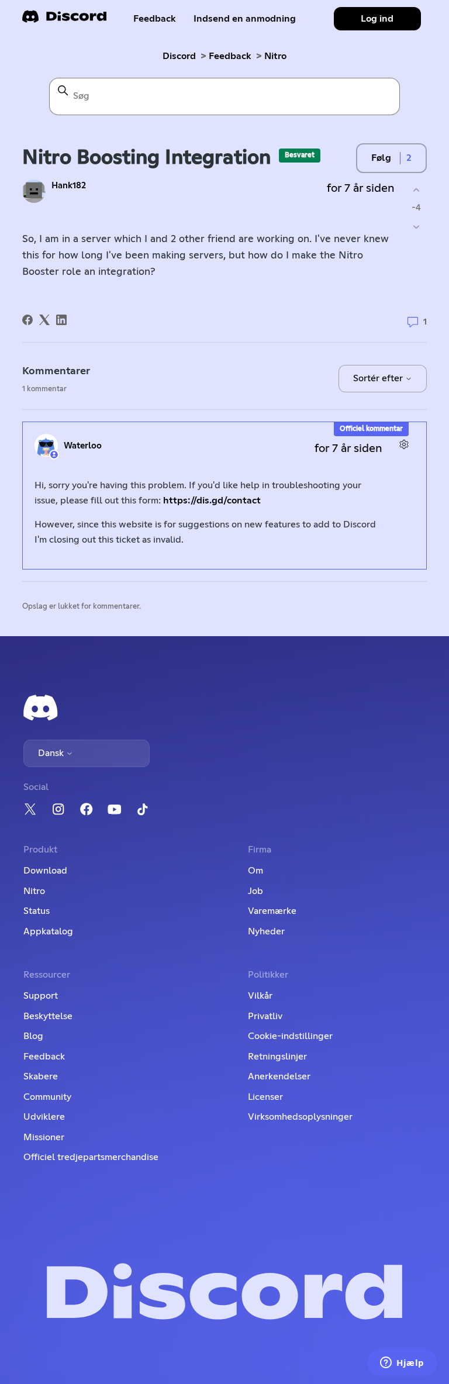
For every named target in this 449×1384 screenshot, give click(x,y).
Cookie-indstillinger (290, 1036)
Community (47, 1097)
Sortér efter (379, 378)
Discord (179, 56)
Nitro (275, 56)
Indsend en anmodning (245, 18)
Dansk (52, 753)
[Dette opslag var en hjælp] (416, 190)
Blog (33, 1036)
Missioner (43, 1137)
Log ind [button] (377, 18)
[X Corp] (44, 320)
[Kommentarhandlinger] (404, 444)
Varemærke (272, 911)
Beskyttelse (47, 1016)
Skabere (40, 1076)
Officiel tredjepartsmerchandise (90, 1157)
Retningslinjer (277, 1056)
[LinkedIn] (61, 320)
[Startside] (64, 20)
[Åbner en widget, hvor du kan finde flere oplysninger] (402, 1363)
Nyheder (266, 931)
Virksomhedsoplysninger (300, 1116)
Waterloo (83, 445)
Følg (381, 158)
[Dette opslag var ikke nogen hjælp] (416, 227)
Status (36, 911)
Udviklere (44, 1116)
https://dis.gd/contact (212, 500)
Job (255, 891)
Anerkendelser (279, 1076)
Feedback (154, 18)
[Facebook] (27, 320)
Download (45, 870)
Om (255, 870)
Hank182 (68, 185)
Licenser (265, 1097)
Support (40, 995)
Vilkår (260, 995)
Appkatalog (48, 931)
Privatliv (265, 1016)
